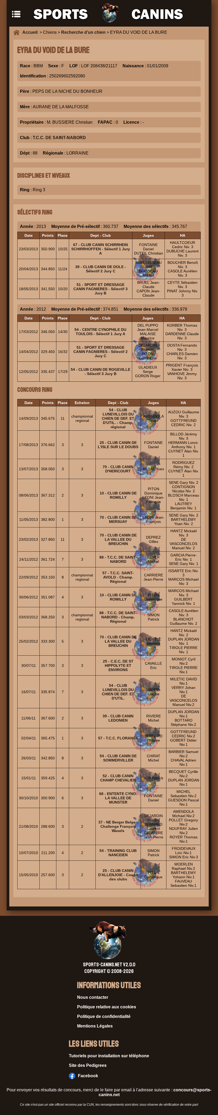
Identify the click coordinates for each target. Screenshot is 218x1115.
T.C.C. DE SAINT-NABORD (59, 137)
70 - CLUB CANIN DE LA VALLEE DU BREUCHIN (118, 539)
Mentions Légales (95, 1026)
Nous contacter (92, 997)
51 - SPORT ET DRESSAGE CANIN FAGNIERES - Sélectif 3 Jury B (100, 288)
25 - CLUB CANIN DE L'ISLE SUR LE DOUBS (118, 444)
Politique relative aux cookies (106, 1007)
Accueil (31, 32)
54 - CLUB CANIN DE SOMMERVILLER (118, 758)
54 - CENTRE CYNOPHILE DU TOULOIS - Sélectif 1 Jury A (100, 331)
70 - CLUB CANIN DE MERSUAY (118, 519)
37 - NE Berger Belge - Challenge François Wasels (118, 826)
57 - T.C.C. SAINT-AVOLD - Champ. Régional (118, 577)
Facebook (88, 1076)
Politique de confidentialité (104, 1016)
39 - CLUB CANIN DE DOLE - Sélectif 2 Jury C (100, 269)
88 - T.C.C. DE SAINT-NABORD (118, 559)
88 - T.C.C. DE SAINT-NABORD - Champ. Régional (118, 617)
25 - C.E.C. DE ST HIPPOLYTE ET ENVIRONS (118, 665)
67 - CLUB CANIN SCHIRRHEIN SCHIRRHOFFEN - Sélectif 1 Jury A (100, 249)
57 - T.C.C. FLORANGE (118, 738)
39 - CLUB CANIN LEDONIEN (118, 718)
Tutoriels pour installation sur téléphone (109, 1056)
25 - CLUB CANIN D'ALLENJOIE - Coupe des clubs (118, 874)
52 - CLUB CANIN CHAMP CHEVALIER (118, 778)
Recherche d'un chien (83, 32)
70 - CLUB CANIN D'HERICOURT (118, 469)
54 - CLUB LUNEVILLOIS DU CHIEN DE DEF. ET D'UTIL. (118, 691)
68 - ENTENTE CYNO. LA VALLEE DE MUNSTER (118, 798)
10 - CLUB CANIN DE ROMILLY (118, 495)
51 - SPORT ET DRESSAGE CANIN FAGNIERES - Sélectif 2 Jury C (100, 351)
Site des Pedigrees (88, 1065)
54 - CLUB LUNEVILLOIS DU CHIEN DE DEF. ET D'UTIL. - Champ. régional (118, 418)
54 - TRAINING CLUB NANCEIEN (118, 852)
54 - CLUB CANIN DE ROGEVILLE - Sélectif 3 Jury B (100, 371)
